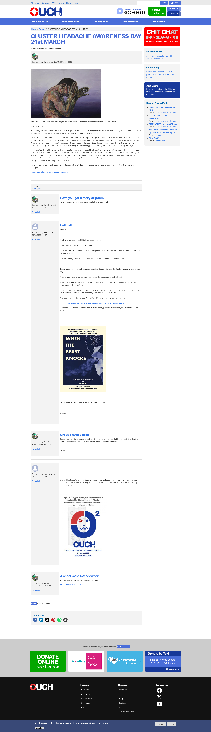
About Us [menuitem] (35, 3)
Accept (171, 724)
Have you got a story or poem (82, 198)
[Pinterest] (53, 619)
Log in (174, 14)
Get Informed (70, 21)
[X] (47, 619)
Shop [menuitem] (76, 3)
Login (33, 603)
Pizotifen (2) (154, 138)
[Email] (65, 619)
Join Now (173, 9)
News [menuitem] (68, 3)
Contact (122, 703)
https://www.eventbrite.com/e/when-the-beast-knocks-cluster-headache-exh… (92, 303)
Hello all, (66, 225)
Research (159, 21)
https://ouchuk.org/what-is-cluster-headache (49, 172)
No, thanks (160, 724)
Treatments (160, 141)
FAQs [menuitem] (53, 3)
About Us (123, 690)
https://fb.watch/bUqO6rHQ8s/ (73, 585)
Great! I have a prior (74, 434)
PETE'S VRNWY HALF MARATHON (163, 124)
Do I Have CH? (87, 690)
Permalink (36, 212)
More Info (39, 728)
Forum (122, 707)
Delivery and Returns (127, 712)
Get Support (100, 21)
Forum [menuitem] (61, 3)
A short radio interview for (79, 576)
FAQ (120, 694)
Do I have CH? (41, 21)
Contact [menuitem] (45, 3)
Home (33, 29)
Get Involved (130, 21)
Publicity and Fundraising (165, 112)
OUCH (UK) (36, 188)
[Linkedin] (41, 619)
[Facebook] (35, 619)
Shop (121, 698)
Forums (42, 29)
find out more (123, 647)
